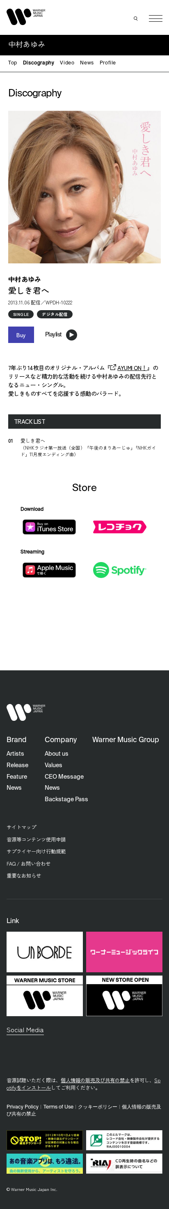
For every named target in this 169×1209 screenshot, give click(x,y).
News (87, 63)
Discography (39, 63)
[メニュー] (155, 18)
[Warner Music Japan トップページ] (26, 16)
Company (61, 740)
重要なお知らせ (24, 875)
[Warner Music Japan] (26, 712)
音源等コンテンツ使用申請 (36, 839)
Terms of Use (58, 1107)
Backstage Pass (66, 799)
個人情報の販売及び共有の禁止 (95, 1080)
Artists (15, 754)
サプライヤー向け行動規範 (36, 851)
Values (53, 765)
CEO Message (64, 777)
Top (12, 63)
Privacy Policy (23, 1107)
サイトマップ (21, 827)
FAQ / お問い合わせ (28, 863)
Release (17, 765)
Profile (108, 63)
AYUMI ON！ (132, 367)
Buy (21, 335)
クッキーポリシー (97, 1107)
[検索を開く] (136, 18)
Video (67, 63)
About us (57, 754)
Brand (17, 740)
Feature (17, 777)
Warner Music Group (125, 740)
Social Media (25, 1029)
